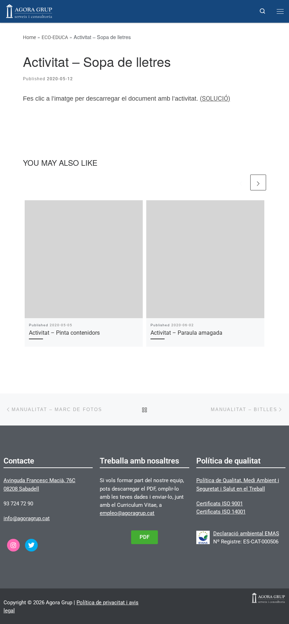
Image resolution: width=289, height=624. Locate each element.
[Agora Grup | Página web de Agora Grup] (29, 10)
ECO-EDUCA (55, 37)
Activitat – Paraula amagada (186, 332)
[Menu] (280, 11)
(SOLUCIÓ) (215, 98)
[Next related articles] (258, 182)
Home (29, 37)
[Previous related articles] (241, 182)
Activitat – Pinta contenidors (64, 332)
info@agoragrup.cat (27, 518)
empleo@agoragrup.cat (127, 513)
